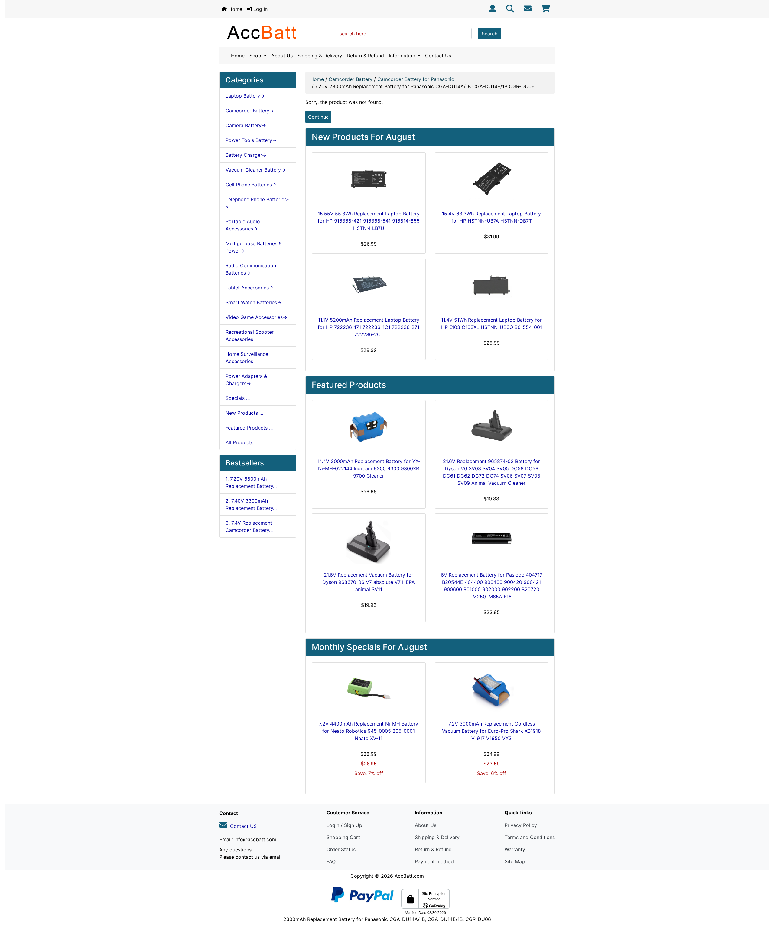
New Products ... (244, 413)
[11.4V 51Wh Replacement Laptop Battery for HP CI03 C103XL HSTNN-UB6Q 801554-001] (492, 286)
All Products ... (242, 442)
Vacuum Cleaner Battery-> (255, 170)
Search (489, 34)
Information (403, 56)
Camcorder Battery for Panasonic (415, 79)
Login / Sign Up (344, 825)
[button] (762, 900)
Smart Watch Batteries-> (253, 302)
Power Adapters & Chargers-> (246, 379)
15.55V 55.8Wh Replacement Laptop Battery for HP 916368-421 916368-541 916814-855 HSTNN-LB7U (369, 221)
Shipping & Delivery (320, 56)
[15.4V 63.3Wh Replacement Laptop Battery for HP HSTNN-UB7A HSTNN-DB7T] (492, 180)
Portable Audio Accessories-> (243, 225)
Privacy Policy (521, 825)
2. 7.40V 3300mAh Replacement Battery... (251, 504)
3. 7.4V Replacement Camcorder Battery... (249, 526)
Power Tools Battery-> (251, 140)
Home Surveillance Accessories (247, 357)
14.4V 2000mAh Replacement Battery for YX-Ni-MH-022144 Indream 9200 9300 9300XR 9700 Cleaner (368, 468)
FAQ (331, 861)
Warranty (515, 849)
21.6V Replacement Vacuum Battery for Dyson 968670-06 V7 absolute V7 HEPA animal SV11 (368, 582)
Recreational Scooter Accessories (250, 335)
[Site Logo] (275, 32)
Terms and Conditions (530, 837)
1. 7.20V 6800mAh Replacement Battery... (251, 482)
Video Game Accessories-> (256, 317)
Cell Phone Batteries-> (251, 185)
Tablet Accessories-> (249, 288)
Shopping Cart (343, 837)
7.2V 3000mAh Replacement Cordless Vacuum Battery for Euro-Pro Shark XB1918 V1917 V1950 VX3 (491, 731)
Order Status (341, 849)
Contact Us (438, 56)
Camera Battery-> (246, 125)
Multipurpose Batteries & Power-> (254, 247)
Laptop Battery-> (245, 96)
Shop (256, 56)
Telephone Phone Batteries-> (257, 203)
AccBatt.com (409, 876)
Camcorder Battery (350, 79)
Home (234, 9)
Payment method (434, 861)
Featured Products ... (249, 428)
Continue (318, 117)
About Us (282, 56)
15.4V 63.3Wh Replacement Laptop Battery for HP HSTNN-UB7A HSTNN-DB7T (491, 217)
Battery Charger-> (246, 155)
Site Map (515, 861)
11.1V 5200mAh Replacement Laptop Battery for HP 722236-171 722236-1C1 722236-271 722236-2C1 (368, 327)
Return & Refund (365, 56)
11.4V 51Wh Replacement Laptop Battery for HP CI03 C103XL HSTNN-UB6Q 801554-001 (491, 323)
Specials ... (238, 398)
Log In (260, 9)
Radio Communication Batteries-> (251, 269)
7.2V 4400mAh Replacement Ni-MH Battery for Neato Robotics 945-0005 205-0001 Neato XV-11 (368, 731)
